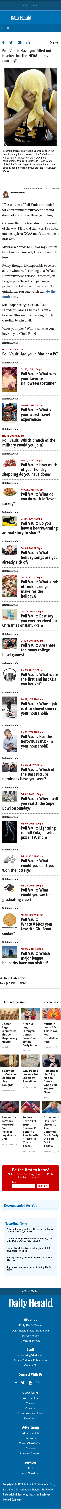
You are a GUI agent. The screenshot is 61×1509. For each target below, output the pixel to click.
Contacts (30, 1448)
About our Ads (30, 1433)
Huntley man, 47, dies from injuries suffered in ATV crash (29, 1259)
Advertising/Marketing (30, 1355)
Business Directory (30, 1453)
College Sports (8, 983)
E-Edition (32, 1398)
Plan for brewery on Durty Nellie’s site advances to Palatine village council (30, 1230)
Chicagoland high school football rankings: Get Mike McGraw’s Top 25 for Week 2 (30, 1240)
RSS (30, 1468)
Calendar (30, 1408)
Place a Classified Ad (30, 1443)
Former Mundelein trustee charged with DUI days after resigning (28, 1249)
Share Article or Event (30, 1413)
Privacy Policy (30, 1335)
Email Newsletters (30, 1473)
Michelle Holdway (17, 193)
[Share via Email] (22, 42)
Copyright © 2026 (13, 1484)
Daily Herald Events (30, 1325)
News (54, 41)
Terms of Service (30, 1340)
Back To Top (31, 1291)
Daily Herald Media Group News (30, 1330)
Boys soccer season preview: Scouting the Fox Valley (29, 1268)
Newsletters (30, 1418)
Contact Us (30, 1365)
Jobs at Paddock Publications (30, 1360)
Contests (30, 1403)
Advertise (30, 1438)
